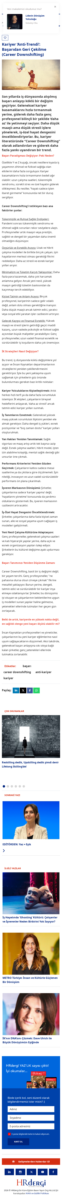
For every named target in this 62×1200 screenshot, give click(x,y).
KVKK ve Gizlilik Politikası (37, 1193)
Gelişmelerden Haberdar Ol (34, 1161)
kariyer (8, 678)
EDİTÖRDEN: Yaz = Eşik (17, 844)
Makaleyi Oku (32, 23)
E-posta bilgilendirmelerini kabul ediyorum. (30, 1134)
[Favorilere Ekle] (5, 37)
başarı (27, 666)
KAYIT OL (18, 1141)
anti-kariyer (43, 672)
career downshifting (17, 672)
